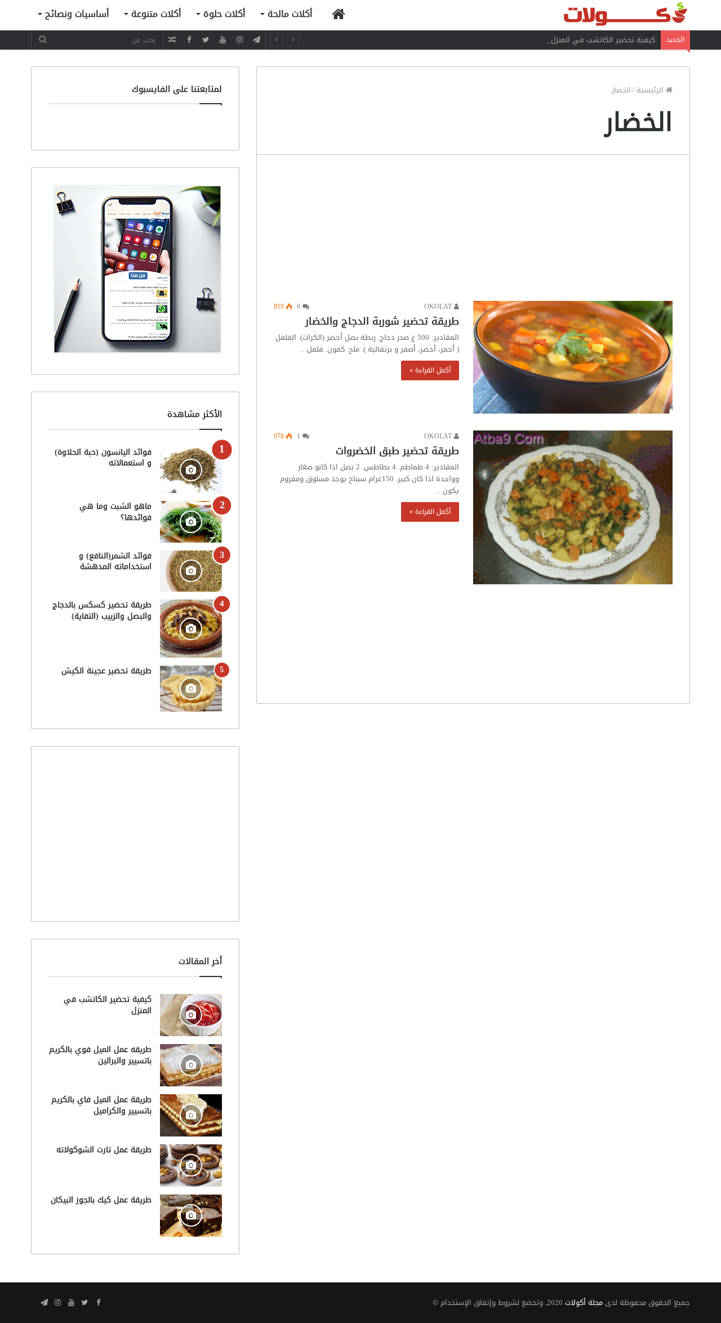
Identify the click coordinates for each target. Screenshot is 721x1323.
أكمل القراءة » (430, 370)
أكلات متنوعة (156, 14)
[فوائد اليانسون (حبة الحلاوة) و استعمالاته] (191, 470)
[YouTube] (222, 40)
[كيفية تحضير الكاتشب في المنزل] (191, 1015)
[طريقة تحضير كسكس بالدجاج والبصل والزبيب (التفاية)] (191, 629)
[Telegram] (256, 40)
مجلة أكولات (584, 1302)
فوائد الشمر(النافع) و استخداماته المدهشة (115, 561)
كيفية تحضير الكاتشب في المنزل (603, 40)
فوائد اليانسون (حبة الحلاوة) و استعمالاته (103, 458)
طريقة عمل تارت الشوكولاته (104, 1149)
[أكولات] (605, 15)
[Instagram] (239, 40)
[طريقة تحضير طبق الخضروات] (573, 507)
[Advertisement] (473, 230)
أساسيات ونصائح (77, 14)
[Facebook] (188, 40)
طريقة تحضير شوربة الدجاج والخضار (382, 321)
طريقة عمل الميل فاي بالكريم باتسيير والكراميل (101, 1105)
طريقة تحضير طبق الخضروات (397, 450)
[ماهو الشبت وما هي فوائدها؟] (191, 521)
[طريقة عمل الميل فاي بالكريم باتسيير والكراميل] (191, 1115)
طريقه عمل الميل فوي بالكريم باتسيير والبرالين (100, 1055)
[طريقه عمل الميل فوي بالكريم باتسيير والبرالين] (191, 1065)
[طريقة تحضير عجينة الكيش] (191, 688)
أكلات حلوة (224, 14)
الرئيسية (651, 90)
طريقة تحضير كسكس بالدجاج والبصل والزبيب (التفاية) (102, 610)
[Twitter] (205, 40)
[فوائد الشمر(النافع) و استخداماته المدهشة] (191, 571)
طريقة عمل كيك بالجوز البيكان (101, 1199)
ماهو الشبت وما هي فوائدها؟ (115, 512)
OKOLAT (439, 306)
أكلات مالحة (290, 14)
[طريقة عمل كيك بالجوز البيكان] (191, 1216)
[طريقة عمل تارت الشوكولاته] (191, 1165)
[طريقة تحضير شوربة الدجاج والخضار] (573, 357)
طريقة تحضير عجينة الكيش (106, 670)
